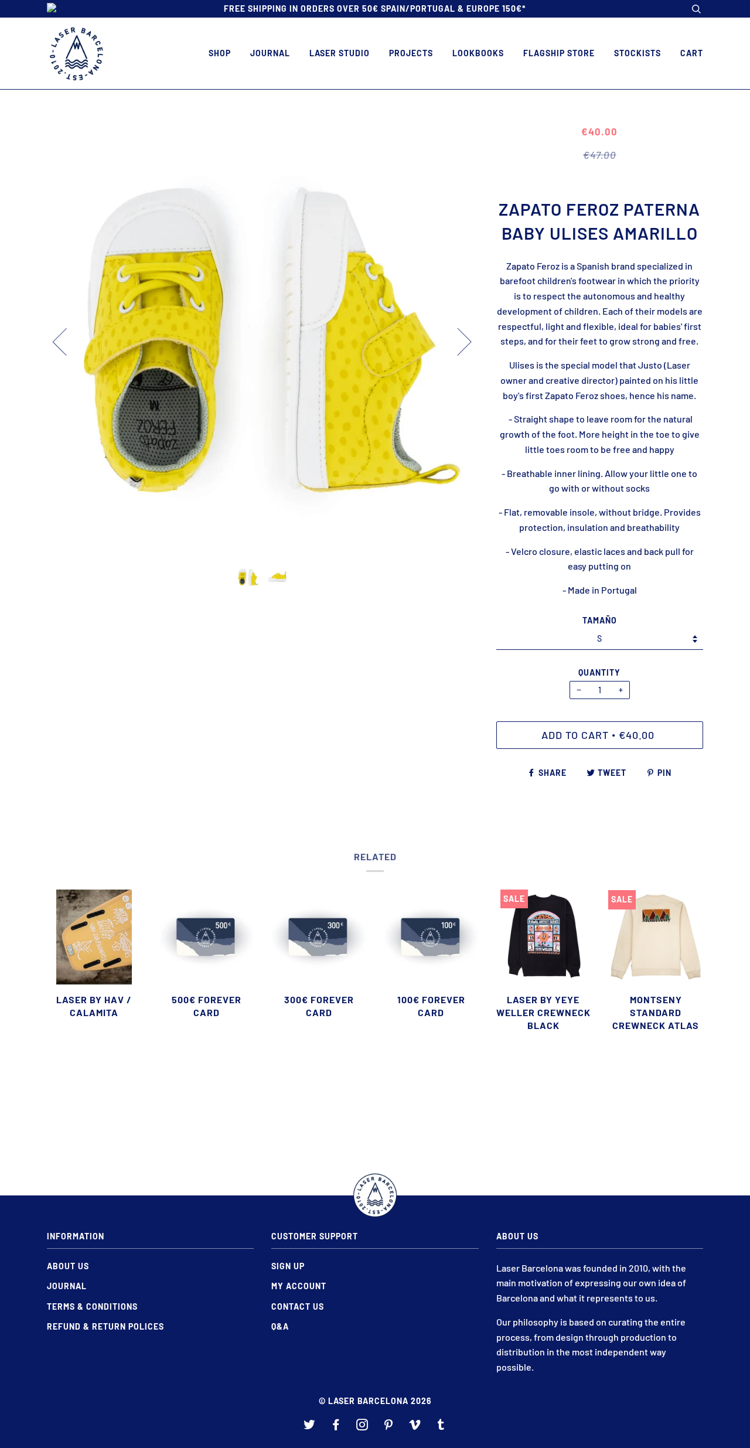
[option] (263, 341)
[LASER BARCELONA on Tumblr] (441, 1426)
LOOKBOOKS (478, 53)
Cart (691, 53)
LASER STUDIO (339, 53)
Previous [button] (67, 341)
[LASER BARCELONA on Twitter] (310, 1426)
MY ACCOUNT (298, 1286)
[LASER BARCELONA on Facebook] (336, 1426)
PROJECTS (411, 53)
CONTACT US (297, 1306)
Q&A (280, 1326)
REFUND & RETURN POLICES (105, 1326)
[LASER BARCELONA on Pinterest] (389, 1426)
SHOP (220, 53)
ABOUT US (68, 1266)
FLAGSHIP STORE (559, 53)
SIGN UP (288, 1266)
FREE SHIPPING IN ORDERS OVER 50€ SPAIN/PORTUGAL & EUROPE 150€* (375, 8)
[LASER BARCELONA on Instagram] (362, 1426)
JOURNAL (270, 53)
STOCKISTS (637, 53)
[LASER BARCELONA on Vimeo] (415, 1426)
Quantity (599, 672)
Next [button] (457, 341)
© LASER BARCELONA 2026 (375, 1401)
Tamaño (599, 620)
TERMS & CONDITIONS (92, 1306)
